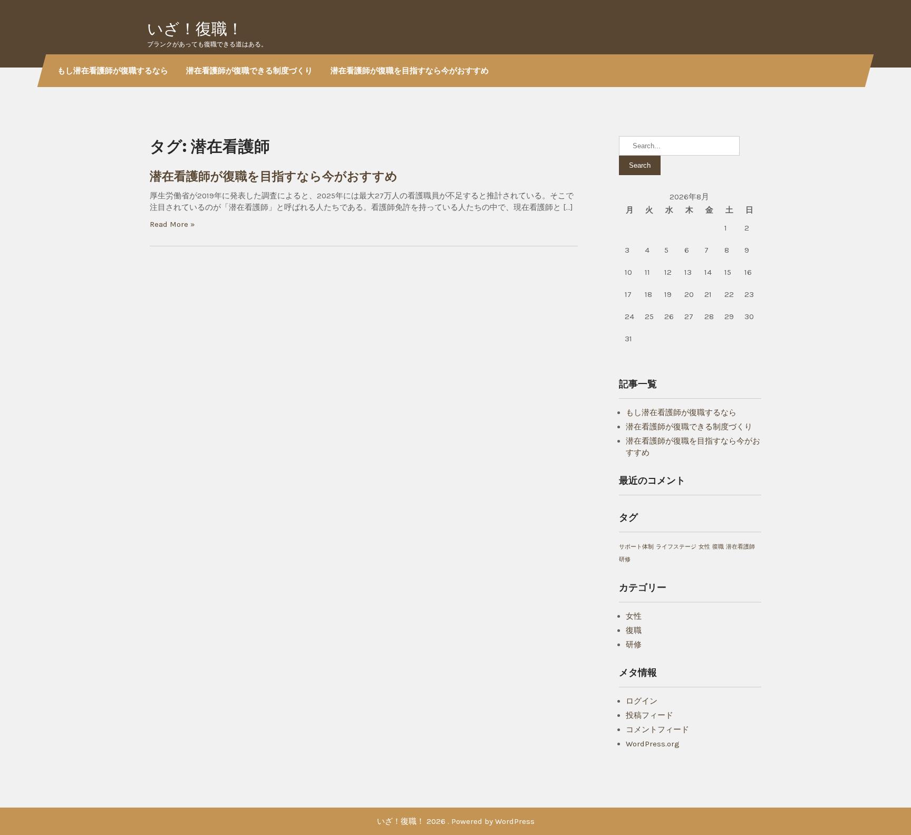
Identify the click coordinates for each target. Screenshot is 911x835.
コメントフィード (657, 729)
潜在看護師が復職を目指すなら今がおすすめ (410, 70)
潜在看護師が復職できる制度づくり (249, 70)
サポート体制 (636, 546)
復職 (718, 546)
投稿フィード (649, 715)
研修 (625, 559)
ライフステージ (676, 546)
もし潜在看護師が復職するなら (112, 70)
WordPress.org (653, 743)
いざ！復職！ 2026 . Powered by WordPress (456, 821)
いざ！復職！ (195, 29)
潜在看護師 (740, 546)
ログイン (641, 701)
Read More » (172, 224)
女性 (704, 546)
